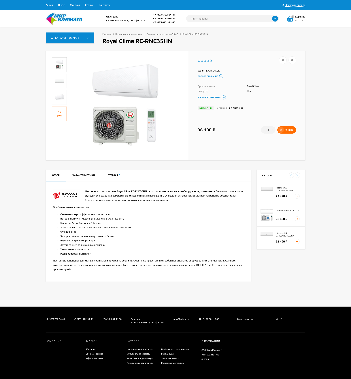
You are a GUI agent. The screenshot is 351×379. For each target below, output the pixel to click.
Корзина (90, 349)
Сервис (89, 4)
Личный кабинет (94, 354)
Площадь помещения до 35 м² (162, 34)
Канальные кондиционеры (140, 363)
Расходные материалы (172, 363)
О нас (61, 4)
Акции (49, 4)
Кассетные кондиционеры (140, 358)
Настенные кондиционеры (128, 34)
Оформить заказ (94, 358)
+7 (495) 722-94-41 (164, 18)
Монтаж (75, 4)
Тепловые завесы (170, 358)
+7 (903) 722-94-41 (164, 14)
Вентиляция (167, 354)
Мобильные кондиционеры (175, 349)
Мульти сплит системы (138, 354)
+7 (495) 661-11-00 (164, 22)
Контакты (104, 4)
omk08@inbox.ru (181, 319)
